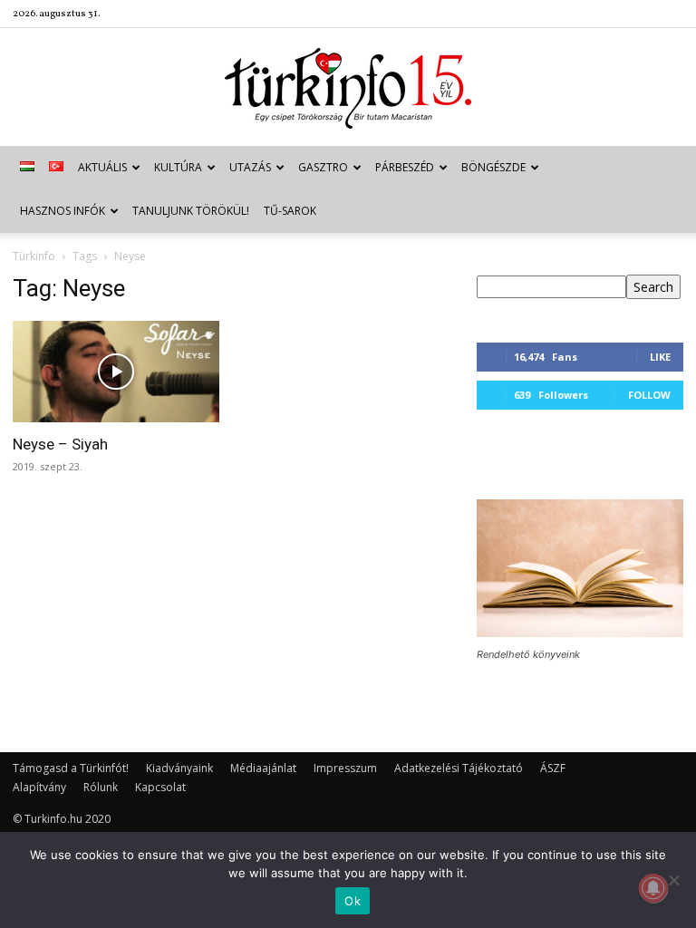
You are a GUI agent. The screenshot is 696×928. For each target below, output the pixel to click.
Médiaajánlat (263, 768)
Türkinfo (34, 256)
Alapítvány (39, 787)
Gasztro (323, 167)
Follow (649, 394)
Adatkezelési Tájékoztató (458, 768)
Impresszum (345, 768)
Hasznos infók (62, 210)
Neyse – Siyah (60, 444)
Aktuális (102, 167)
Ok (352, 901)
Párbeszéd (404, 167)
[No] (673, 880)
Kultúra (178, 167)
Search (653, 286)
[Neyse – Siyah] (116, 371)
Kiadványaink (179, 768)
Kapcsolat (160, 787)
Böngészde (493, 167)
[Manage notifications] (653, 888)
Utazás (250, 167)
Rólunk (100, 787)
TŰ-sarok (290, 210)
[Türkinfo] (348, 88)
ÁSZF (553, 768)
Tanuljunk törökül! (190, 210)
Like (660, 356)
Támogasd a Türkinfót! (71, 768)
